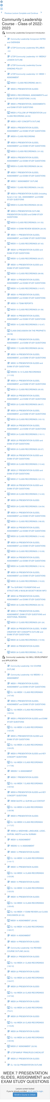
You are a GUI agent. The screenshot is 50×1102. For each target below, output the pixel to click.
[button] (1, 2)
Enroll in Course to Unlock (25, 1094)
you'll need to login (35, 1091)
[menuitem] (1, 6)
